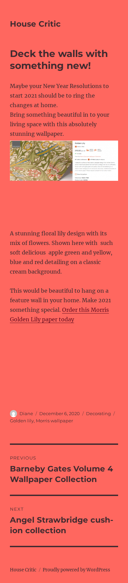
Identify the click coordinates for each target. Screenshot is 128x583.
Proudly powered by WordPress (76, 570)
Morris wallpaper (54, 420)
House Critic (35, 24)
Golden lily (22, 420)
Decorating (98, 413)
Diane (26, 413)
